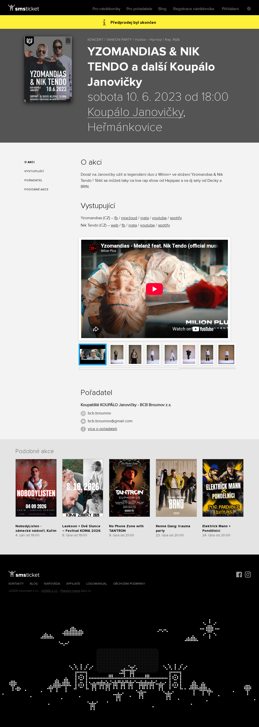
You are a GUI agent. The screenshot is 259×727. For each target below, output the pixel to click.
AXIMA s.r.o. (49, 591)
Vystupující (34, 171)
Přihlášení (230, 8)
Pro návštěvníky (106, 8)
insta (144, 218)
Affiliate (73, 584)
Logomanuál (96, 584)
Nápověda (52, 584)
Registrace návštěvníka (193, 8)
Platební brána (70, 591)
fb (116, 218)
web (114, 225)
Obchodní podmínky (129, 584)
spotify (176, 218)
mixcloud (129, 218)
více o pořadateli (102, 428)
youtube (159, 218)
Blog (162, 8)
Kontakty (16, 584)
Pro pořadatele (139, 8)
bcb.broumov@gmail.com (110, 421)
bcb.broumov (99, 413)
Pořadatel (33, 180)
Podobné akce (36, 189)
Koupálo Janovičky (135, 112)
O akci (29, 162)
